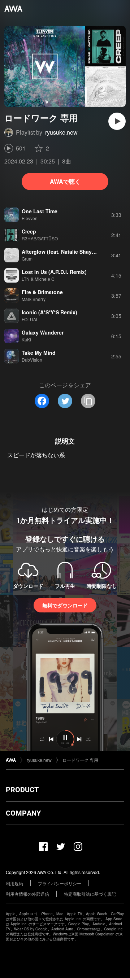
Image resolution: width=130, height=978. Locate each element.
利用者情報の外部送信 (27, 894)
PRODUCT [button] (22, 789)
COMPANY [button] (23, 813)
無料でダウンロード (65, 605)
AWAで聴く (65, 181)
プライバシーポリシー (59, 883)
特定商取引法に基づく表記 (90, 894)
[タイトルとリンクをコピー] (88, 401)
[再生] (117, 121)
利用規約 (14, 883)
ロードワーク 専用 (80, 760)
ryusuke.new (61, 132)
